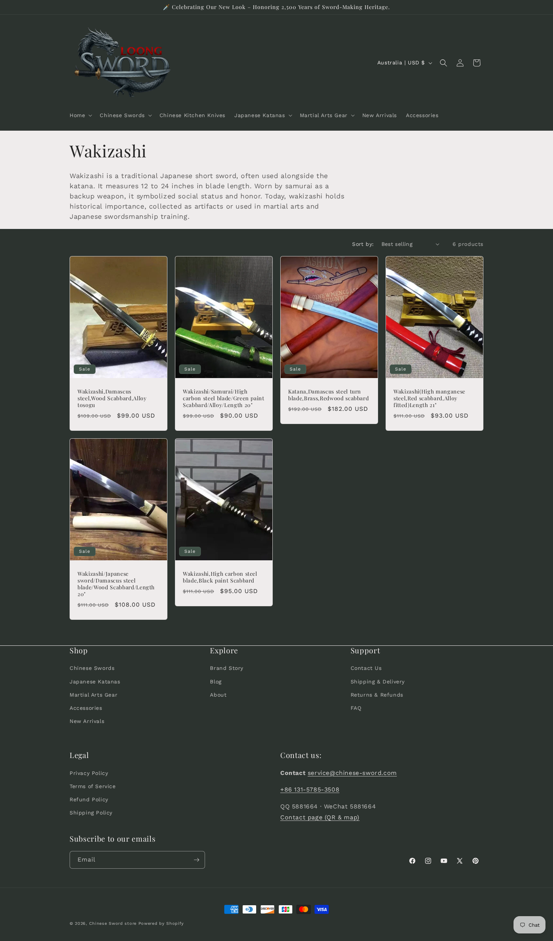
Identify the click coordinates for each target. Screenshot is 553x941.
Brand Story (226, 668)
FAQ (356, 708)
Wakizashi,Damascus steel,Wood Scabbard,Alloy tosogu (112, 398)
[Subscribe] (196, 860)
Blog (215, 681)
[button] (80, 115)
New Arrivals (87, 721)
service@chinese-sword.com (352, 772)
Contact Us (366, 668)
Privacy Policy (89, 773)
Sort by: (363, 244)
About (218, 694)
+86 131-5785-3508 (309, 789)
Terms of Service (93, 786)
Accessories (86, 708)
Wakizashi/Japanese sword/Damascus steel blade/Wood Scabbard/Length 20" (116, 584)
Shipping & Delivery (378, 681)
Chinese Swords (92, 668)
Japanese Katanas (95, 681)
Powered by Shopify (161, 923)
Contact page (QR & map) (320, 817)
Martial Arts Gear (93, 694)
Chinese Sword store (113, 923)
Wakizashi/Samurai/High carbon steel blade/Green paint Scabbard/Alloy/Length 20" (223, 398)
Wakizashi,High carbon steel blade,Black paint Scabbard (220, 577)
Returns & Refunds (377, 694)
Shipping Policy (91, 813)
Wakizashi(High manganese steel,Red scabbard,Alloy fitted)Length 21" (429, 398)
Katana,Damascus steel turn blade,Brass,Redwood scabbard (328, 394)
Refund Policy (89, 799)
